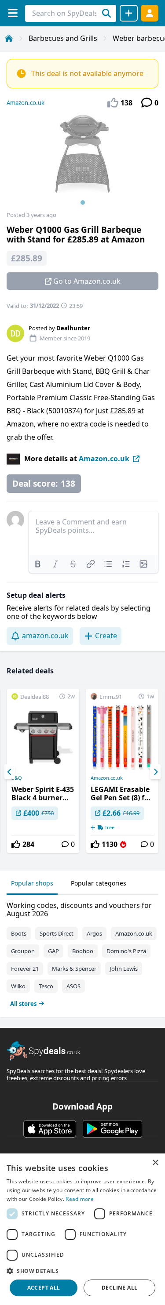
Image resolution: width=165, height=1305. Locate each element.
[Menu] (12, 12)
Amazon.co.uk (25, 103)
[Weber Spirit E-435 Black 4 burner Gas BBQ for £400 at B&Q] (43, 771)
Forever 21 (25, 968)
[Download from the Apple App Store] (49, 1129)
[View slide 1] (82, 163)
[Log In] (149, 13)
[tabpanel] (82, 952)
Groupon (23, 951)
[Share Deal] (129, 13)
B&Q (16, 778)
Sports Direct (56, 933)
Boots (18, 933)
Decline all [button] (119, 1287)
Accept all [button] (43, 1287)
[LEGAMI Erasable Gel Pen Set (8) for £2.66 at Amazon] (122, 771)
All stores (23, 1004)
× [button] (155, 1163)
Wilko (18, 986)
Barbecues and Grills (63, 38)
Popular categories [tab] (98, 883)
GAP (53, 951)
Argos (94, 933)
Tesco (46, 986)
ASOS (73, 986)
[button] (82, 1270)
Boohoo (82, 951)
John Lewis (124, 968)
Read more (80, 1199)
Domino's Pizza (126, 951)
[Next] (155, 771)
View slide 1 (83, 202)
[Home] (8, 38)
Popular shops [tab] (32, 883)
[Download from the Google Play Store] (112, 1129)
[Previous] (9, 771)
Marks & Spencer (74, 968)
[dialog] (82, 1229)
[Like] (15, 844)
